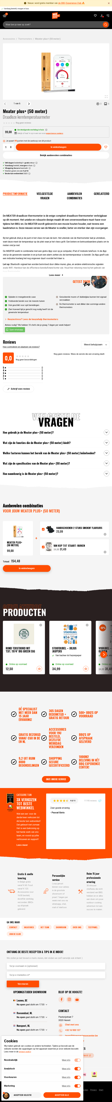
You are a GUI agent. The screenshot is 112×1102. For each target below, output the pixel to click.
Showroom (61, 927)
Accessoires (9, 39)
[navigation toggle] (106, 15)
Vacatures (29, 927)
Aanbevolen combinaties (74, 195)
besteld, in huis (18, 165)
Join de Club (15, 933)
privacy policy (25, 1052)
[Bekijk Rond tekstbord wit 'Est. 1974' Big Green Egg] (24, 647)
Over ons (77, 927)
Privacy (93, 1090)
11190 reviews (90, 800)
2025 (16, 173)
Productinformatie (15, 193)
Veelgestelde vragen (45, 195)
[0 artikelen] (5, 16)
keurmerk (16, 168)
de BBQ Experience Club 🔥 (71, 3)
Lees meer (22, 845)
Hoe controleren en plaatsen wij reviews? (21, 347)
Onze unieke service (56, 779)
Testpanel (93, 927)
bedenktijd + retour (20, 163)
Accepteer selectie (23, 1095)
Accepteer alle (62, 1095)
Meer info (66, 1060)
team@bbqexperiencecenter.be (81, 1035)
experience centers (54, 133)
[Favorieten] (95, 16)
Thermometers (25, 39)
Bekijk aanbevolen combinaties (56, 155)
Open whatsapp (16, 330)
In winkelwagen (58, 147)
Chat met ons (72, 1024)
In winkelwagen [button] (39, 668)
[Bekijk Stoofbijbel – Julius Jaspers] (70, 647)
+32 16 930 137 (72, 1030)
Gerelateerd (101, 193)
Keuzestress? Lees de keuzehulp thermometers (33, 319)
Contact (13, 927)
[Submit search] (105, 24)
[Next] (29, 104)
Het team (45, 927)
